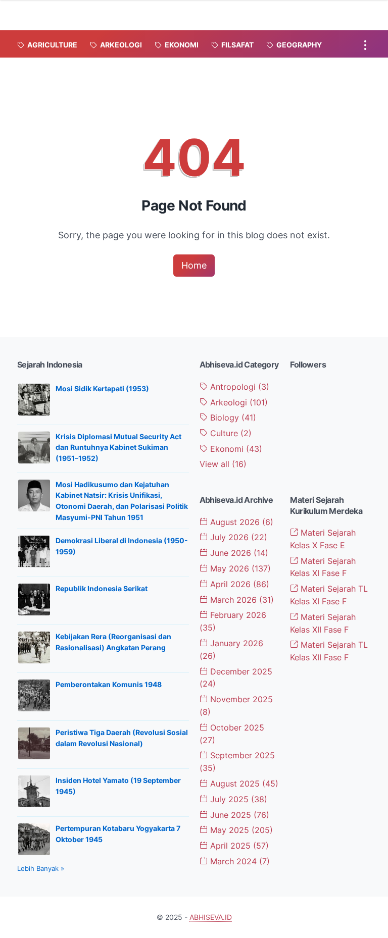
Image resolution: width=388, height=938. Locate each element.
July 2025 (237, 799)
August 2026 (240, 522)
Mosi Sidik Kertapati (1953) (102, 388)
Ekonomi (235, 449)
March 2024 (239, 861)
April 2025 (238, 846)
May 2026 (239, 568)
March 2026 (241, 600)
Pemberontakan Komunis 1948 (109, 684)
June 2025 (238, 815)
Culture (230, 433)
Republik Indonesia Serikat (102, 588)
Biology (232, 417)
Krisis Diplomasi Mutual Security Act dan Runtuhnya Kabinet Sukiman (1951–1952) (118, 447)
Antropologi (238, 387)
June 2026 (238, 553)
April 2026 (238, 584)
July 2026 (237, 537)
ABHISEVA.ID (210, 917)
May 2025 (240, 830)
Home (194, 265)
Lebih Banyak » (40, 868)
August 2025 (243, 783)
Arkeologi (238, 402)
